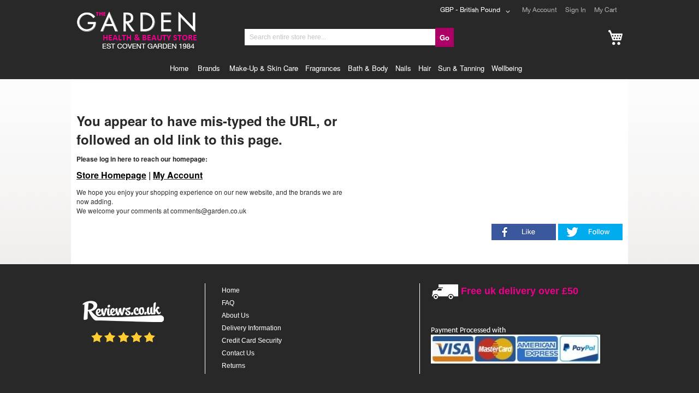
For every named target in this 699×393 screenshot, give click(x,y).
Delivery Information (251, 328)
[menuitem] (182, 68)
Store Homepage (111, 175)
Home (231, 290)
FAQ (228, 303)
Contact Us (238, 353)
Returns (233, 366)
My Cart (605, 10)
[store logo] (136, 12)
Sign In (575, 10)
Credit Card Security (252, 340)
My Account (539, 10)
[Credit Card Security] (515, 362)
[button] (477, 11)
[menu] (349, 68)
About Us (235, 315)
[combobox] (340, 37)
